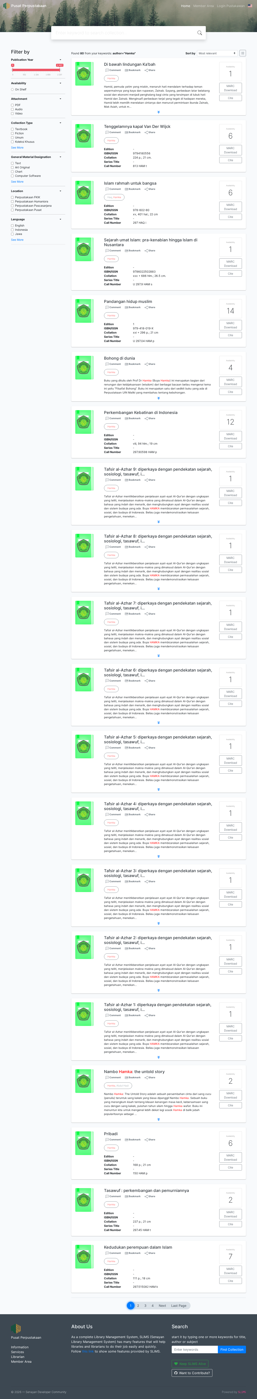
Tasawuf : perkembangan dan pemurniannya (146, 1190)
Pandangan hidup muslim (128, 301)
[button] (158, 112)
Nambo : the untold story (134, 1071)
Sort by (190, 53)
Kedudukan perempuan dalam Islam (138, 1247)
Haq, (114, 197)
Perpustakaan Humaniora (31, 201)
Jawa (18, 234)
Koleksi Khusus (24, 141)
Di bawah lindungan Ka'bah (129, 64)
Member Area (203, 6)
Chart (18, 171)
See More (17, 147)
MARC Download (230, 88)
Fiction (19, 133)
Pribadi (111, 1133)
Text (18, 163)
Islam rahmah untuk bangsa (130, 183)
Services (17, 1352)
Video (18, 113)
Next (162, 1306)
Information (20, 1347)
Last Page (178, 1306)
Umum (19, 137)
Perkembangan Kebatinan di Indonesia (140, 412)
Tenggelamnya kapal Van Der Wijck (137, 126)
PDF (17, 105)
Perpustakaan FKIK (27, 197)
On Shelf (20, 89)
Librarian (17, 1357)
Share (151, 70)
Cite (230, 98)
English (19, 225)
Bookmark (135, 70)
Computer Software (28, 175)
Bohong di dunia (119, 358)
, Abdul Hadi (118, 1085)
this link (88, 1351)
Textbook (21, 129)
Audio (18, 109)
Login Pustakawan (231, 6)
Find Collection (231, 1349)
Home (185, 6)
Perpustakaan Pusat (28, 209)
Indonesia (21, 229)
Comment (115, 70)
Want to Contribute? (194, 1373)
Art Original (22, 167)
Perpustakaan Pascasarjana (33, 205)
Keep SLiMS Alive (192, 1364)
